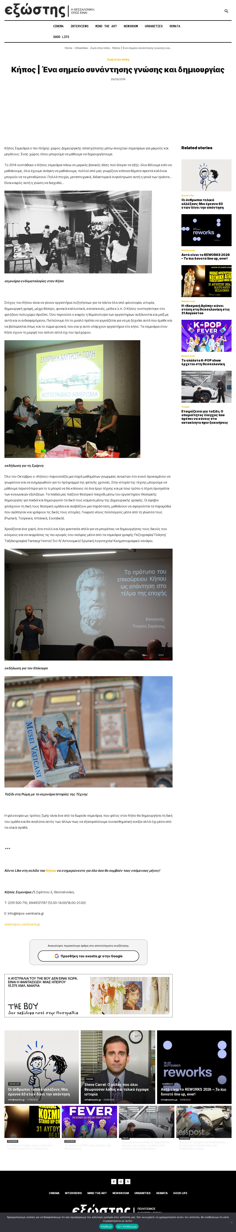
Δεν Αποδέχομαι (127, 1226)
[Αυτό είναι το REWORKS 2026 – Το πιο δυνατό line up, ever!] (206, 230)
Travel (185, 407)
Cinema (89, 1079)
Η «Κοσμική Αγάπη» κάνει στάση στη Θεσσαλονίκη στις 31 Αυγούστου (205, 309)
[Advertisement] (118, 118)
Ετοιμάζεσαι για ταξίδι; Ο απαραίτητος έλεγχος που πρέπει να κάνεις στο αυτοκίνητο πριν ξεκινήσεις (204, 417)
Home (68, 48)
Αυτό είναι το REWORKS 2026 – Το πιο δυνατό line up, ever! (205, 256)
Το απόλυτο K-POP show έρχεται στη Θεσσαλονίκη (203, 362)
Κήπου (51, 870)
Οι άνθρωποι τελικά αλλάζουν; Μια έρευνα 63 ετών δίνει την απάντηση (202, 203)
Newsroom (188, 250)
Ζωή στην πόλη (100, 48)
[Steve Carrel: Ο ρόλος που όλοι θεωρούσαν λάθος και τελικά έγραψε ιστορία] (118, 1067)
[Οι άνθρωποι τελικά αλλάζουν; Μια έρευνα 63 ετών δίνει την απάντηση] (206, 175)
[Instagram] (120, 1181)
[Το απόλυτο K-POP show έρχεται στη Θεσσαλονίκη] (206, 336)
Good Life (187, 195)
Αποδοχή (106, 1226)
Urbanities (81, 48)
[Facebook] (113, 1181)
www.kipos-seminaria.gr (22, 924)
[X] (127, 1181)
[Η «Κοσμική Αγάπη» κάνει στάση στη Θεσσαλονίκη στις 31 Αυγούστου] (206, 281)
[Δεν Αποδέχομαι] (231, 1222)
